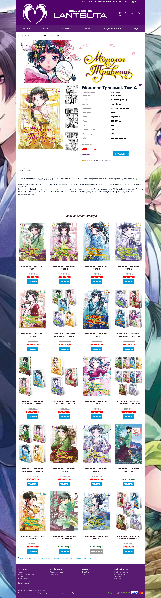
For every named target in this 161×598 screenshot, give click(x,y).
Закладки (117, 576)
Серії (24, 36)
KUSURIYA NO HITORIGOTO (83, 558)
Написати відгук (105, 160)
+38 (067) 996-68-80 (90, 2)
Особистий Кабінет (121, 572)
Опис (21, 170)
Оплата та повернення (26, 574)
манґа (26, 558)
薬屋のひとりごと (34, 558)
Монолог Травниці (45, 558)
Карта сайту (54, 574)
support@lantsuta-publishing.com (110, 2)
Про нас (21, 576)
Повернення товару (57, 572)
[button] (40, 117)
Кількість (86, 154)
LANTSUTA (115, 92)
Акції (83, 574)
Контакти (21, 572)
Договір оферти (23, 583)
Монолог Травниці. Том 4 (53, 36)
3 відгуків (96, 160)
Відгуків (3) (30, 170)
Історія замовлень (120, 574)
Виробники (86, 572)
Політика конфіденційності (27, 581)
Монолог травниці (35, 36)
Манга (22, 558)
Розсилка (117, 578)
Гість (125, 2)
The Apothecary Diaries (67, 558)
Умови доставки (23, 578)
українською (55, 558)
